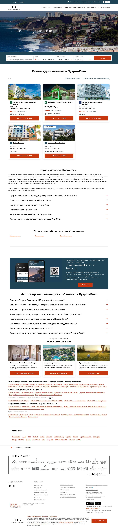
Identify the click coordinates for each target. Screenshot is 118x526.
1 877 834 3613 (28, 505)
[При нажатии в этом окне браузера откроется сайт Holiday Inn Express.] (35, 468)
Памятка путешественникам (67, 487)
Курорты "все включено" (44, 393)
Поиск (102, 58)
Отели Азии (24, 415)
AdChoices (89, 487)
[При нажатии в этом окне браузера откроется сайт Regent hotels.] (23, 461)
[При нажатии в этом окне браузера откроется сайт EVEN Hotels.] (25, 468)
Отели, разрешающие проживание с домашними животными (85, 407)
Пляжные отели (13, 393)
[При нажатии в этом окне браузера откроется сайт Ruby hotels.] (88, 461)
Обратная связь (90, 499)
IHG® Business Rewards (66, 485)
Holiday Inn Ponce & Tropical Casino (60, 102)
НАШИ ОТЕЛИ (46, 7)
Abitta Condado (18, 143)
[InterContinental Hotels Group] (14, 7)
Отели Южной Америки (98, 415)
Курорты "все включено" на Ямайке (21, 395)
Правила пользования (92, 490)
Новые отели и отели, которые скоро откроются (80, 384)
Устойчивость (63, 492)
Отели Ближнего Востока (18, 417)
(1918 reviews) (23, 111)
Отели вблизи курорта (78, 387)
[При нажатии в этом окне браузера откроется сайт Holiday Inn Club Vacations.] (93, 468)
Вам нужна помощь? (18, 2)
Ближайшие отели (14, 407)
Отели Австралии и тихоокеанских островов (44, 415)
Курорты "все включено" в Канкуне (66, 393)
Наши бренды (91, 7)
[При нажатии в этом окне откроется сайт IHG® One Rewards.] (97, 474)
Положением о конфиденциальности (39, 524)
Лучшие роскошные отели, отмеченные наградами (26, 409)
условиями (79, 521)
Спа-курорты (91, 387)
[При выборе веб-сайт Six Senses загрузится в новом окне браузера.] (14, 461)
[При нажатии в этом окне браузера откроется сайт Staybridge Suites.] (82, 468)
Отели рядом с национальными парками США (47, 401)
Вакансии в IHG (38, 485)
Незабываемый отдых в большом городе (22, 384)
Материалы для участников (67, 494)
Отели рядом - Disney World (96, 401)
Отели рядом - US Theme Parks (75, 401)
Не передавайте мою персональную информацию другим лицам (95, 496)
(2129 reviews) (92, 111)
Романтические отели (25, 387)
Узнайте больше (92, 508)
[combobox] (20, 60)
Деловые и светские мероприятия (74, 7)
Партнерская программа (40, 495)
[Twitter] (14, 485)
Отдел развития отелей (40, 492)
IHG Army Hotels (64, 489)
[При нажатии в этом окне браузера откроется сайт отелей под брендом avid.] (62, 468)
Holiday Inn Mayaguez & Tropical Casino (24, 103)
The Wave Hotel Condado (56, 143)
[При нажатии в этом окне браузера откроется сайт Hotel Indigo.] (72, 461)
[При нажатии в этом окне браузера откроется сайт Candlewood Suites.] (102, 468)
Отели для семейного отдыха (18, 401)
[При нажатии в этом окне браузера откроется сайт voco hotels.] (81, 461)
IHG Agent (37, 497)
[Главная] (12, 447)
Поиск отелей (38, 487)
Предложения (57, 7)
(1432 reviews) (57, 110)
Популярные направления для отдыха (49, 407)
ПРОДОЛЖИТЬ (99, 520)
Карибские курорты (27, 393)
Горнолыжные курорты (42, 387)
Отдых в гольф (101, 387)
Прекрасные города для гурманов (50, 384)
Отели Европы (13, 415)
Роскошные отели (28, 407)
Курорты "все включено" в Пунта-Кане (48, 395)
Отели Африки (33, 417)
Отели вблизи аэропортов (60, 387)
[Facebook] (10, 485)
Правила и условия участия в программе (96, 485)
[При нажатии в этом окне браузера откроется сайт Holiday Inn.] (45, 468)
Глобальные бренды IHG (40, 490)
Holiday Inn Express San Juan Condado (92, 103)
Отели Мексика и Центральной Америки (75, 415)
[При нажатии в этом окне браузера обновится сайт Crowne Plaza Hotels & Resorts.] (103, 461)
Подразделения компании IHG (68, 497)
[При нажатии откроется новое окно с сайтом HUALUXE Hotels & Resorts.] (95, 461)
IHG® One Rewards (104, 7)
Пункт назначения (12, 56)
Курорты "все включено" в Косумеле (92, 393)
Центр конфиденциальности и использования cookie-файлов (94, 492)
